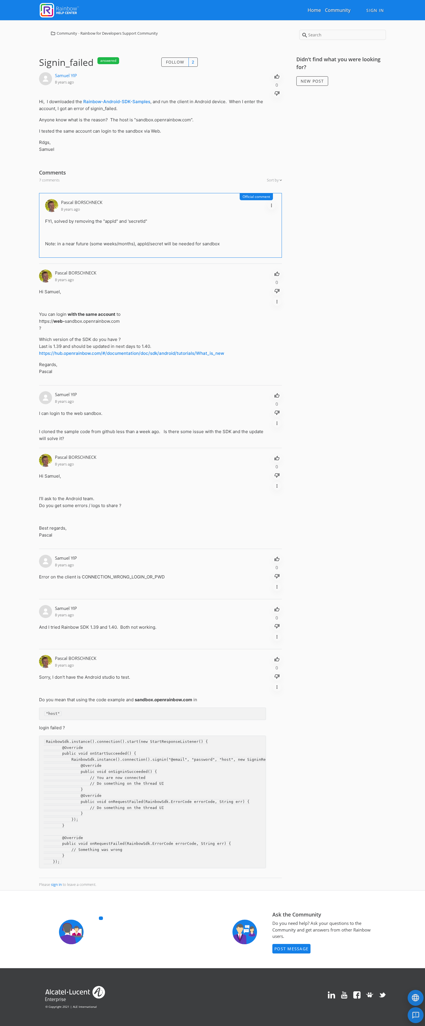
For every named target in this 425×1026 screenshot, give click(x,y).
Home (314, 10)
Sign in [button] (375, 10)
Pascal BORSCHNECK (81, 202)
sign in (56, 884)
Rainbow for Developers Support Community (119, 33)
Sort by (273, 180)
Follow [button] (175, 62)
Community (337, 10)
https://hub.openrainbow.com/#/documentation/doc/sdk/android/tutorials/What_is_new (131, 353)
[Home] (59, 9)
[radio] (277, 76)
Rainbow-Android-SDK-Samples (116, 101)
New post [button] (312, 81)
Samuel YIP (66, 75)
